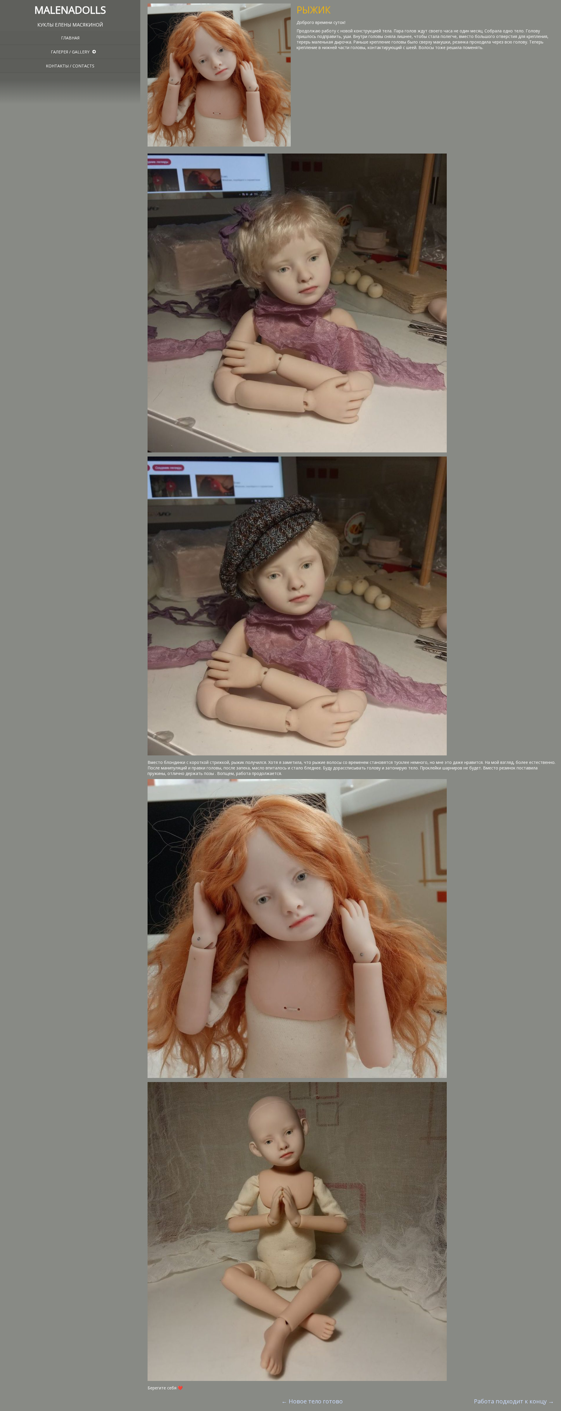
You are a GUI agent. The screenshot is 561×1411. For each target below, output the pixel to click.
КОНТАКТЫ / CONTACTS (70, 66)
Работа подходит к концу (514, 1401)
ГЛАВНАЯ (70, 38)
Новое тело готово (312, 1401)
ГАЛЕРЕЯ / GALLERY (70, 52)
